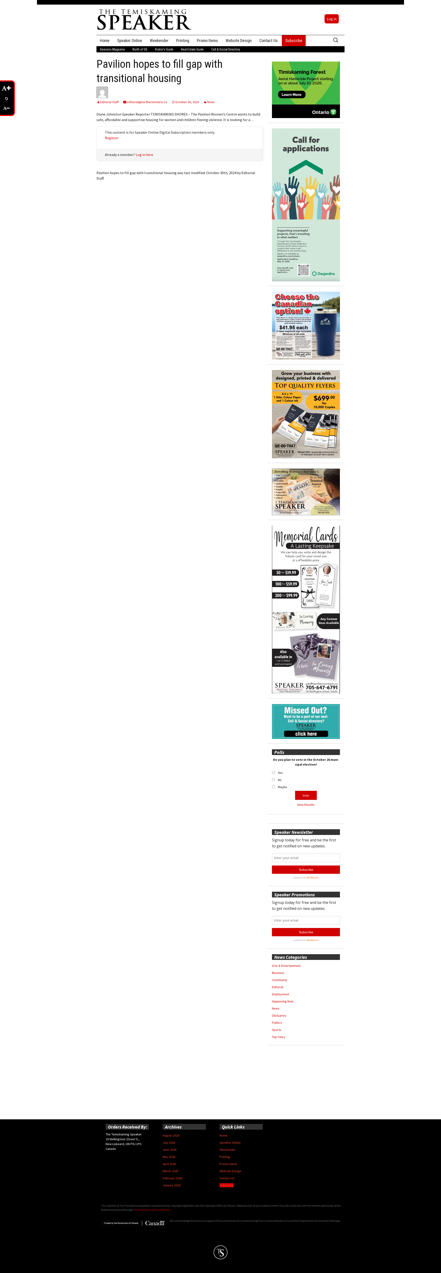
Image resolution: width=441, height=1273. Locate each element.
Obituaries (279, 1015)
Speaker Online (129, 40)
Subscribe (293, 40)
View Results (306, 805)
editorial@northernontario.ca (146, 102)
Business (278, 973)
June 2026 (169, 1150)
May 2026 (169, 1157)
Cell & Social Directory (225, 49)
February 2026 (172, 1178)
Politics (277, 1023)
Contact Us (268, 40)
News (211, 102)
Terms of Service (143, 1209)
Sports (276, 1030)
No (280, 780)
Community (279, 980)
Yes (280, 773)
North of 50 (140, 49)
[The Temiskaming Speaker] (144, 19)
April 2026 (169, 1164)
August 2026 (171, 1135)
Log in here (144, 154)
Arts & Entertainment (286, 966)
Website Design (239, 40)
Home (105, 40)
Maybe (282, 787)
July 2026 (169, 1142)
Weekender (159, 40)
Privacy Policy (163, 1209)
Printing (182, 40)
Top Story (278, 1037)
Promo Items (207, 40)
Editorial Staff (109, 102)
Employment (280, 994)
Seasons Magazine (112, 49)
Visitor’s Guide (164, 49)
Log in (331, 19)
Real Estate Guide (192, 49)
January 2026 (172, 1185)
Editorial (277, 987)
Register (112, 138)
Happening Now (282, 1001)
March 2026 (170, 1171)
